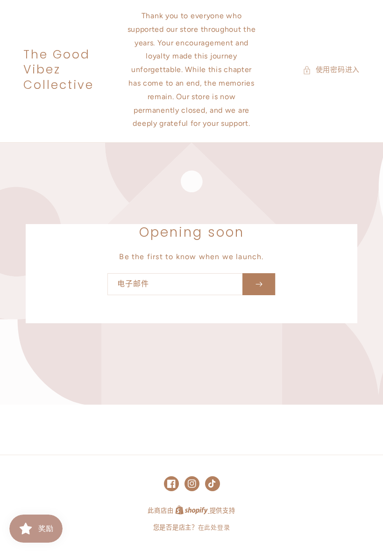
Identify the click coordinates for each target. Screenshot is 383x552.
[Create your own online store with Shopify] (192, 510)
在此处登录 (214, 527)
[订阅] (258, 284)
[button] (331, 70)
